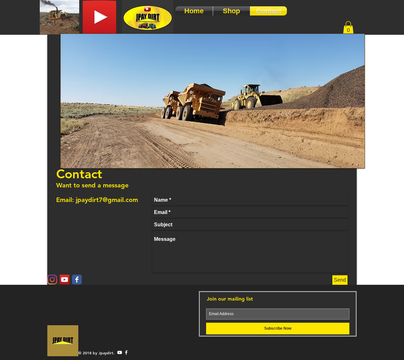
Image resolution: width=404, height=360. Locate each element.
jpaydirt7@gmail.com (107, 200)
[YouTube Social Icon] (64, 279)
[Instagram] (52, 279)
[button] (348, 27)
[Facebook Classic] (77, 279)
